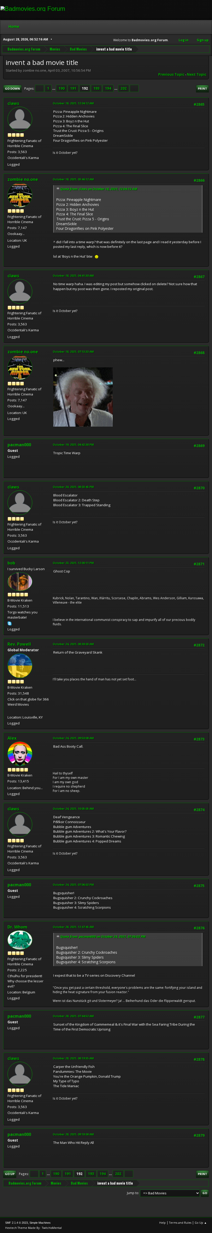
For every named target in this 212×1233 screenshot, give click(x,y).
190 (61, 88)
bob (11, 563)
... (54, 88)
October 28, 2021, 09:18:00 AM (73, 1134)
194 (108, 88)
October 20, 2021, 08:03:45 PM (73, 487)
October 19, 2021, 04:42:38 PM (73, 444)
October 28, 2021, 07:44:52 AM (73, 1016)
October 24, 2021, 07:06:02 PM (73, 884)
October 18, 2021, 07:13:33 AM (73, 351)
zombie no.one (22, 179)
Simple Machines (40, 1222)
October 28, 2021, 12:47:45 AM (73, 927)
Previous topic (171, 74)
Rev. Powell (19, 644)
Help (162, 1222)
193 (96, 88)
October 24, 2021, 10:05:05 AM (73, 808)
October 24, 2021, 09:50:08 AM (73, 738)
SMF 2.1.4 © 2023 (16, 1222)
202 (123, 88)
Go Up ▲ (201, 1222)
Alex (12, 738)
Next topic (196, 74)
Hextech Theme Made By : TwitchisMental (33, 1228)
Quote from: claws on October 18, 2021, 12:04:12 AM (98, 189)
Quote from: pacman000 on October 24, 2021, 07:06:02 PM (103, 936)
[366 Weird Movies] (9, 711)
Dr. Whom (17, 927)
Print (202, 88)
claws (13, 103)
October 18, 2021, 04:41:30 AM (73, 275)
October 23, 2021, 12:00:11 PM (73, 563)
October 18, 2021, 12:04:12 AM (73, 103)
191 (73, 88)
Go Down (12, 88)
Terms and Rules (180, 1222)
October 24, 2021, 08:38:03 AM (73, 644)
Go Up (9, 1174)
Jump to (132, 1193)
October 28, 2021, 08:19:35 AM (73, 1058)
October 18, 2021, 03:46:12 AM (73, 179)
